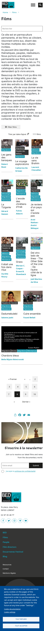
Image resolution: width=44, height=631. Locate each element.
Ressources (7, 565)
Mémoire (35, 150)
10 (35, 394)
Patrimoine (6, 200)
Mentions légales (9, 573)
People (6, 542)
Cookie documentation (12, 609)
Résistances (21, 194)
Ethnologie (6, 194)
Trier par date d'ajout (17, 134)
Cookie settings (9, 612)
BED (5, 532)
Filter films (12, 127)
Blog (5, 556)
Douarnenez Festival (13, 551)
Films (14, 12)
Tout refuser (21, 619)
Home (5, 12)
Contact (6, 569)
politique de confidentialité (25, 471)
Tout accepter (21, 626)
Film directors (9, 547)
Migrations (6, 150)
